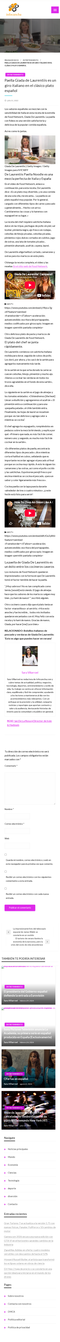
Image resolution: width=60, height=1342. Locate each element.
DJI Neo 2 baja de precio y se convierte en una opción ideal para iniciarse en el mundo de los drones (28, 1272)
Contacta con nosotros (19, 1303)
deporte (12, 1188)
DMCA (11, 1311)
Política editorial (16, 1319)
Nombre (9, 809)
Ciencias (12, 1172)
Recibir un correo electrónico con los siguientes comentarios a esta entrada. (28, 879)
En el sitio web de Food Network (30, 266)
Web (7, 838)
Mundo (11, 1156)
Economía (13, 1164)
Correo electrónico (14, 823)
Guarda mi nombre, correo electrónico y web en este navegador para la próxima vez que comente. (29, 862)
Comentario (11, 765)
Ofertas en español (16, 1079)
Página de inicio (12, 60)
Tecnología (13, 1180)
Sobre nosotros (16, 1295)
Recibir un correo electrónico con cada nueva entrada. (27, 896)
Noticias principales (18, 1149)
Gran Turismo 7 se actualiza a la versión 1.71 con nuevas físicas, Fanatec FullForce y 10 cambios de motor (30, 1227)
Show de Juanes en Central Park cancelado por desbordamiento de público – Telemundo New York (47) (25, 1116)
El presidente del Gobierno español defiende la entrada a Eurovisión (25, 993)
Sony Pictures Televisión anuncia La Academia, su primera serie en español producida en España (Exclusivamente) (28, 1033)
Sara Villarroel (11, 1000)
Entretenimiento (30, 60)
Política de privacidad (19, 1327)
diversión (12, 1196)
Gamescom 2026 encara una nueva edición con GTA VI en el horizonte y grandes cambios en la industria (28, 1240)
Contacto (13, 1204)
